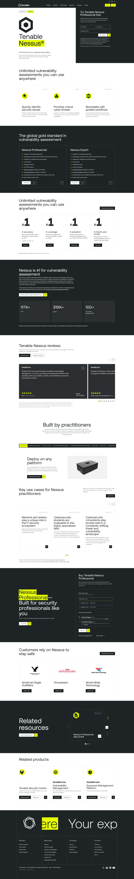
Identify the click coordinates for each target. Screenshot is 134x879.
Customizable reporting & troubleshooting (80, 445)
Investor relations (73, 852)
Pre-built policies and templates (60, 445)
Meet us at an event (99, 852)
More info (106, 618)
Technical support (48, 847)
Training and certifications (50, 849)
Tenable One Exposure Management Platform (57, 289)
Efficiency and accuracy (34, 445)
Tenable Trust (47, 857)
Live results (94, 445)
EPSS (76, 113)
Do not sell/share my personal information (37, 867)
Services (46, 844)
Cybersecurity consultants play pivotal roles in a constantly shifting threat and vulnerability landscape (97, 526)
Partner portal (22, 849)
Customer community (49, 854)
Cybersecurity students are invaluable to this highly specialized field (65, 523)
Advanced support (28, 169)
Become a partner (23, 844)
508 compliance (57, 867)
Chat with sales (98, 849)
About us (71, 844)
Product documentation (50, 852)
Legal (50, 867)
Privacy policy (22, 867)
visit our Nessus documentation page (55, 559)
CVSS (71, 113)
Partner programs (23, 852)
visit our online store (64, 561)
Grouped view (111, 445)
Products (23, 11)
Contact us (97, 844)
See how (21, 253)
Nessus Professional (34, 149)
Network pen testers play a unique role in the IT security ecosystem (34, 521)
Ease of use (102, 445)
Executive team (73, 847)
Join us (96, 854)
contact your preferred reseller (50, 561)
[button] (110, 359)
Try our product (98, 847)
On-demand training (29, 172)
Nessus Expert (79, 149)
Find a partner (22, 847)
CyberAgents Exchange (50, 860)
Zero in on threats (46, 445)
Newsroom (72, 849)
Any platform (23, 445)
